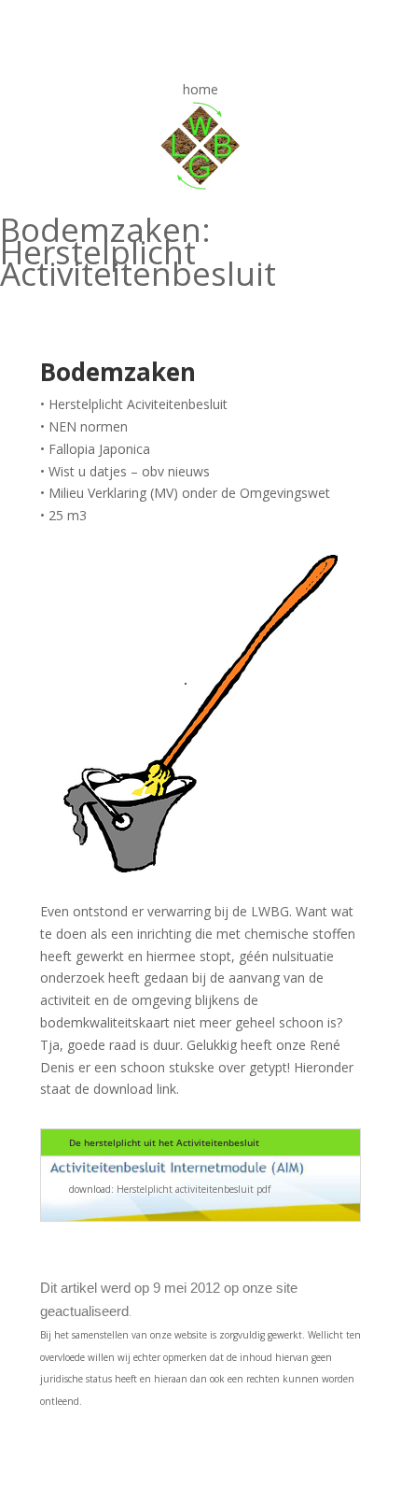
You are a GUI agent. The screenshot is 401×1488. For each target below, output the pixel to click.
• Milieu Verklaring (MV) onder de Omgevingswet (185, 493)
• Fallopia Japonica (95, 449)
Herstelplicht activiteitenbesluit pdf (193, 1189)
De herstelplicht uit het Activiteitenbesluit (164, 1142)
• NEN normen (84, 426)
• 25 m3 (63, 515)
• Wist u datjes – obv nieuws (125, 471)
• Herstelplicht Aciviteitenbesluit (134, 404)
